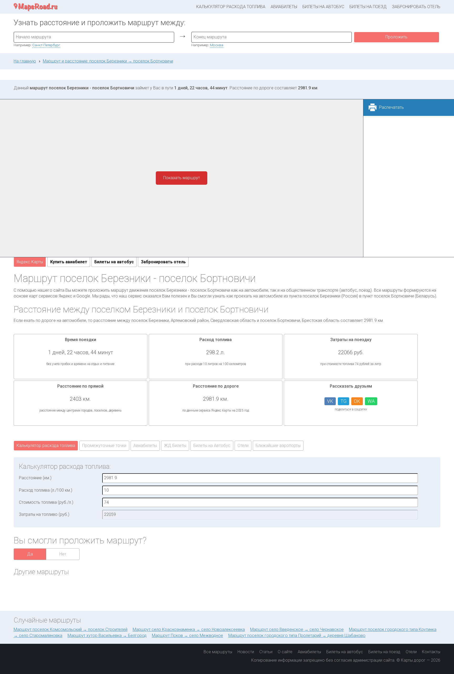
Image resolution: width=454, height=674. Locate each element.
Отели (243, 445)
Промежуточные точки (104, 445)
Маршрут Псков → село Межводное (187, 635)
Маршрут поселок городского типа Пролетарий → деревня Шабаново (296, 635)
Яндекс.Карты (30, 261)
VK (330, 401)
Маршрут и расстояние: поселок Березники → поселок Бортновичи (108, 61)
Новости (246, 651)
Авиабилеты (284, 6)
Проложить (396, 36)
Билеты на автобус (323, 6)
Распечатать (391, 107)
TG (343, 401)
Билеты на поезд (368, 6)
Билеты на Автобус (211, 445)
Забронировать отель (416, 6)
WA (371, 401)
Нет (62, 554)
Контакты (431, 651)
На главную (25, 61)
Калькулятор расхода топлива (230, 6)
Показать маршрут (181, 177)
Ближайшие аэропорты (278, 445)
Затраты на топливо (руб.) (44, 514)
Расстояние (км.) (35, 477)
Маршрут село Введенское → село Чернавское (297, 629)
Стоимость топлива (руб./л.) (46, 502)
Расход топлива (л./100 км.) (45, 490)
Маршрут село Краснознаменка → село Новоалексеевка (189, 629)
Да (30, 554)
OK (357, 401)
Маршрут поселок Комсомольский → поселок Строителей (70, 629)
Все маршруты (218, 651)
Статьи (265, 651)
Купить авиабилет (68, 261)
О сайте (285, 651)
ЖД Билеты (175, 445)
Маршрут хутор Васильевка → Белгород (107, 635)
